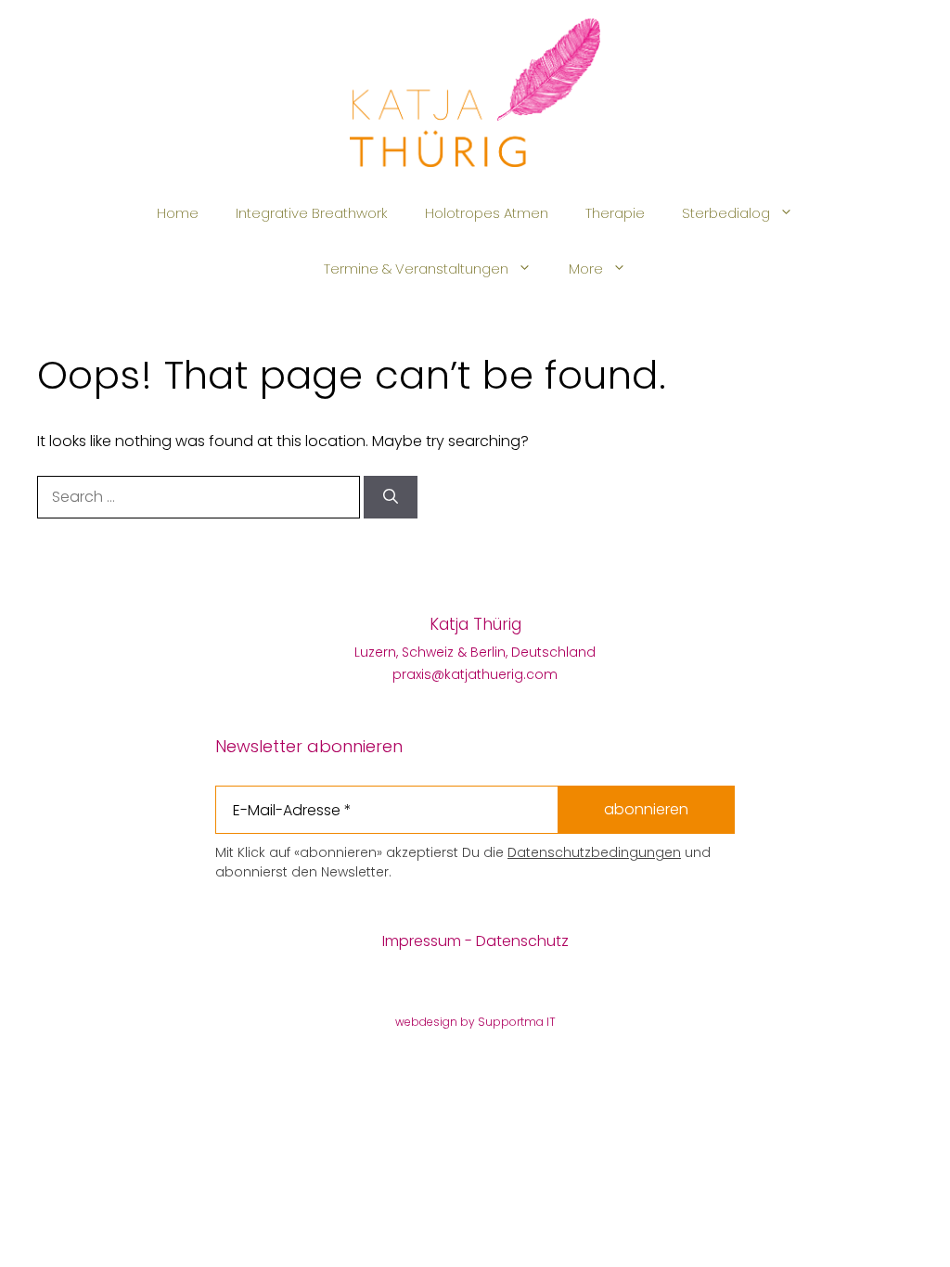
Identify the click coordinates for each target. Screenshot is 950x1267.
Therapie (615, 213)
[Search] (390, 497)
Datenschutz (522, 941)
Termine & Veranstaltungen (416, 268)
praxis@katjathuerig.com (475, 674)
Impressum (421, 941)
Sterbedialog (726, 213)
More (586, 268)
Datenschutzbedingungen (594, 852)
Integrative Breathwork (312, 213)
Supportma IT (517, 1022)
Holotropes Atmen (486, 213)
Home (178, 213)
